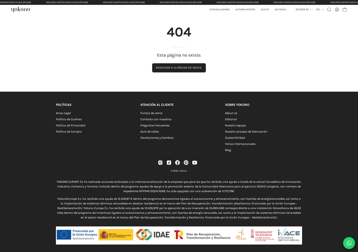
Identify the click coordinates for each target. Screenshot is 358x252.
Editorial (231, 119)
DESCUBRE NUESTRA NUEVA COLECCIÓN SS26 (67, 2)
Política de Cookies (69, 119)
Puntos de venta (151, 113)
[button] (245, 9)
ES (318, 9)
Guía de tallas (149, 131)
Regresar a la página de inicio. (179, 67)
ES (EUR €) (302, 9)
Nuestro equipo (235, 125)
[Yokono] (22, 10)
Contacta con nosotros (156, 119)
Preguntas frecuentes (154, 125)
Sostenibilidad (235, 137)
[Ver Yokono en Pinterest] (186, 162)
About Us (231, 113)
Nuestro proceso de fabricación (246, 131)
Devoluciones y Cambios (157, 137)
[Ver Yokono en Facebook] (177, 162)
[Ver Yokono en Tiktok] (169, 162)
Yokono (183, 170)
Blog (228, 150)
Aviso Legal (63, 113)
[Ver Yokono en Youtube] (194, 162)
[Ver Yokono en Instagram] (160, 162)
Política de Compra (69, 131)
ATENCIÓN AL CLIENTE (157, 105)
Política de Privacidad (70, 125)
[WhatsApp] (349, 243)
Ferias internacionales (240, 144)
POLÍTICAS (63, 105)
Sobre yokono (237, 105)
